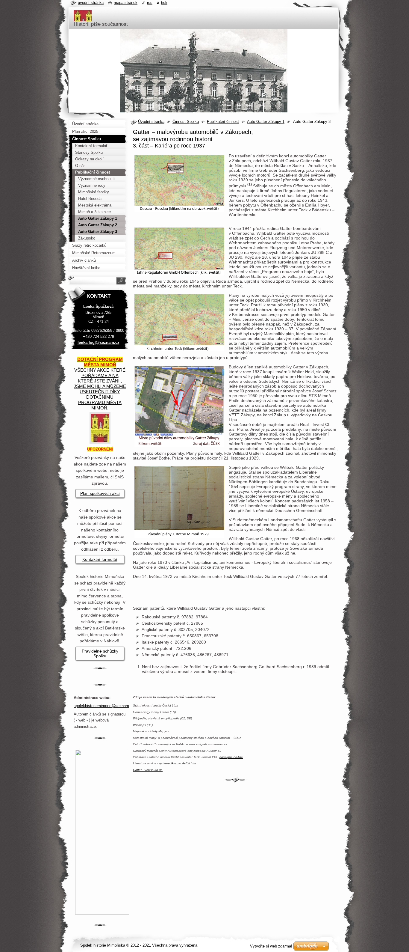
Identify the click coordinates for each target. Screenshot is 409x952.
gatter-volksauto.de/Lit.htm (177, 763)
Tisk (164, 2)
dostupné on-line (231, 757)
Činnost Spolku (185, 121)
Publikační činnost (223, 121)
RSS (149, 2)
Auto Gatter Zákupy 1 (265, 121)
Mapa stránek (125, 2)
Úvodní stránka (151, 121)
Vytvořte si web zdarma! (271, 946)
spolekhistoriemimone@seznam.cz (104, 706)
